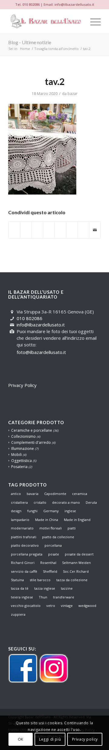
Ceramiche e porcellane (31, 430)
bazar (73, 93)
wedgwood (87, 605)
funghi (32, 511)
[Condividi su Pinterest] (37, 226)
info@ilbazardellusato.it (74, 4)
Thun (43, 597)
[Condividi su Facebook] (14, 226)
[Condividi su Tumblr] (60, 226)
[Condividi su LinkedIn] (48, 226)
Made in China (46, 519)
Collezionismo (23, 436)
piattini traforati (23, 537)
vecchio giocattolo (26, 605)
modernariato (22, 528)
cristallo (40, 502)
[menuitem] (92, 21)
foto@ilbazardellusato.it (41, 352)
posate (53, 554)
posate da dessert (79, 554)
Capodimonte (55, 493)
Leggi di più (50, 739)
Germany (51, 511)
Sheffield (50, 571)
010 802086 (31, 4)
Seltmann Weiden (76, 562)
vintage (67, 605)
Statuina (17, 580)
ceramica (79, 493)
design (16, 511)
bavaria (32, 493)
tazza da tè (19, 588)
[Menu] (92, 21)
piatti (72, 528)
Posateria (19, 466)
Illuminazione (22, 448)
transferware (63, 597)
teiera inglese (22, 597)
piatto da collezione (58, 537)
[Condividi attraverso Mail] (95, 229)
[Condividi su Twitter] (25, 226)
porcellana (53, 545)
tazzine (67, 588)
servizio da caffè (24, 571)
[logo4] (45, 21)
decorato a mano (66, 502)
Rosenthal (48, 562)
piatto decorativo (25, 545)
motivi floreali (50, 528)
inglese (70, 511)
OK (20, 739)
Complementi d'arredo (31, 442)
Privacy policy (85, 739)
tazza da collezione (72, 580)
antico (16, 493)
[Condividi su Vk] (72, 226)
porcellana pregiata (26, 554)
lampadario (20, 519)
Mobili (16, 454)
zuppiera (18, 614)
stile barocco (40, 580)
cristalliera (19, 502)
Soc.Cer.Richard (76, 571)
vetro (50, 605)
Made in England (77, 519)
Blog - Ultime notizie (29, 42)
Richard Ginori (23, 562)
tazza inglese (44, 588)
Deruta (91, 502)
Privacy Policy (22, 385)
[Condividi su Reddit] (83, 226)
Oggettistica (21, 460)
